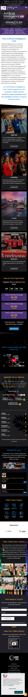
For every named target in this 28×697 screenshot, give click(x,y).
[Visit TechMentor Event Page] (21, 395)
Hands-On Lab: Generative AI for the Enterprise (13, 489)
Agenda (14, 135)
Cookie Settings (12, 688)
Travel (14, 218)
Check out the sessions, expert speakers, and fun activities (13, 94)
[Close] (22, 674)
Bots (21, 508)
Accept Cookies (18, 692)
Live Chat (25, 694)
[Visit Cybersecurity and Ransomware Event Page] (14, 404)
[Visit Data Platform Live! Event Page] (9, 395)
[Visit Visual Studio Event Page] (13, 391)
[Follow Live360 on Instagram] (13, 8)
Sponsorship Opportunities (14, 672)
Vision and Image (14, 517)
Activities (14, 177)
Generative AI (14, 508)
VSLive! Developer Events (14, 666)
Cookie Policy (10, 685)
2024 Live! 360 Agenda (8, 385)
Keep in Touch (14, 668)
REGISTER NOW (14, 328)
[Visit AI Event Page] (8, 399)
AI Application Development (7, 509)
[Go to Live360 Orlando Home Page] (3, 9)
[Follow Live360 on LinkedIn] (7, 8)
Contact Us (14, 664)
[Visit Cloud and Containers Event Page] (20, 399)
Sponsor (14, 259)
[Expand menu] (26, 7)
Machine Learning (21, 517)
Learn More (14, 146)
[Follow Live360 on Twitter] (9, 8)
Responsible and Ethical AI (6, 517)
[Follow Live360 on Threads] (11, 8)
